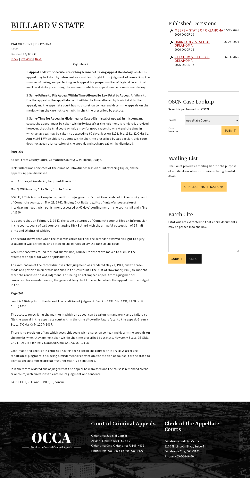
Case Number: (174, 130)
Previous (27, 59)
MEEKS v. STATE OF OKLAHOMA (199, 30)
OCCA (51, 437)
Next (38, 59)
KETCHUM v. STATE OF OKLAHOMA (192, 59)
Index (14, 59)
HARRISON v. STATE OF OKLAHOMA (192, 44)
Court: (172, 120)
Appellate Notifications (203, 187)
